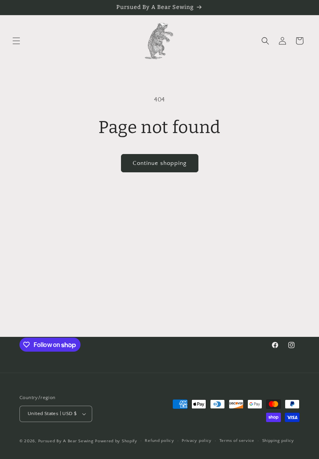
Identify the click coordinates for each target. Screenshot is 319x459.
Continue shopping (160, 163)
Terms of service (236, 440)
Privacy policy (197, 440)
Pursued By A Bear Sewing (66, 441)
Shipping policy (278, 440)
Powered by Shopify (116, 441)
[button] (16, 40)
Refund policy (159, 440)
